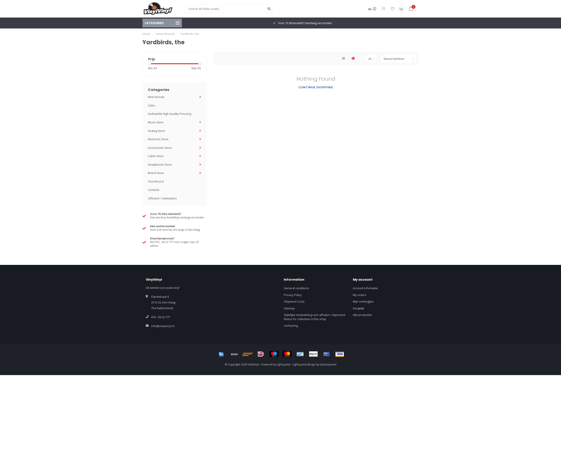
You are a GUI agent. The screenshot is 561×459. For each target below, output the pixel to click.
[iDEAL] (260, 354)
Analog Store (156, 131)
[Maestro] (273, 354)
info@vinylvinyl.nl (162, 326)
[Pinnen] (326, 354)
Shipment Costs (294, 301)
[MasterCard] (287, 354)
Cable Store (155, 156)
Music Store (155, 122)
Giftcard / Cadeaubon (162, 198)
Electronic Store (158, 139)
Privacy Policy (293, 295)
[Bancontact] (300, 354)
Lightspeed (283, 364)
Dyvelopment (328, 364)
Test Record (156, 181)
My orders (359, 295)
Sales (151, 105)
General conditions (296, 288)
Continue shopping (315, 87)
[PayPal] (313, 354)
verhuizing (291, 326)
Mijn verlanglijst (363, 301)
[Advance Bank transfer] (234, 354)
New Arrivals (156, 97)
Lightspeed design (304, 364)
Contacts (154, 190)
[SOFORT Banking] (247, 354)
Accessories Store (160, 148)
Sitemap (289, 308)
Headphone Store (160, 165)
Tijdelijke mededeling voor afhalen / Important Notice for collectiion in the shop (314, 317)
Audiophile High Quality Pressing (169, 114)
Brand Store (156, 173)
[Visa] (339, 354)
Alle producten (362, 315)
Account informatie (365, 288)
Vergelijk (358, 308)
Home (146, 34)
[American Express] (221, 354)
